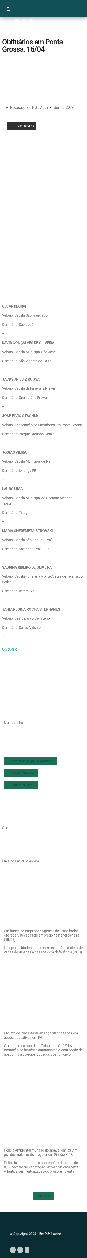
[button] (5, 731)
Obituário (9, 649)
